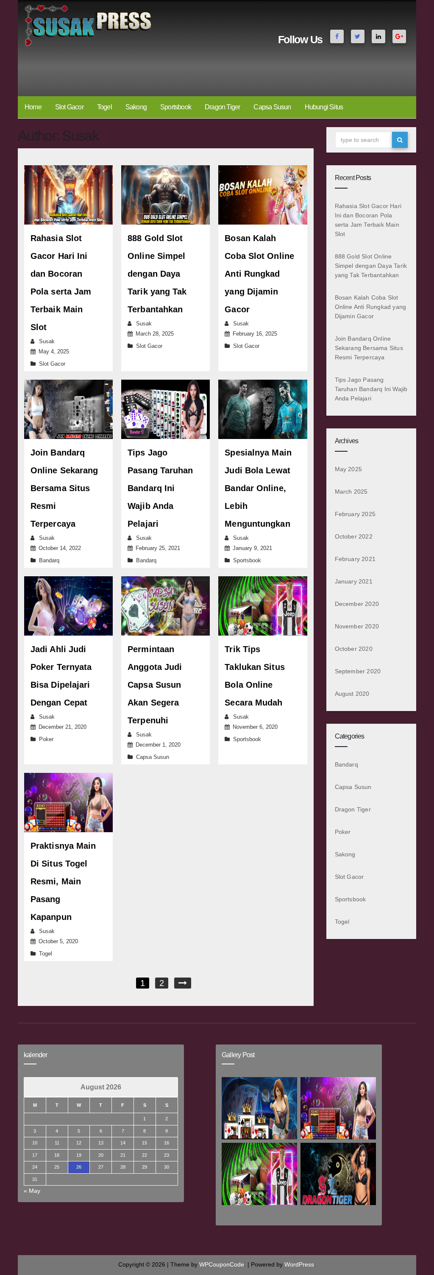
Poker (46, 739)
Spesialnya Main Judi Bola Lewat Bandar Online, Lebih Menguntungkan (258, 488)
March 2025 (351, 491)
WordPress (299, 1264)
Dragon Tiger (222, 107)
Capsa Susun (272, 107)
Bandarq (49, 560)
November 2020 (357, 626)
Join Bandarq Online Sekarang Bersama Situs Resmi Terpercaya (64, 488)
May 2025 (348, 469)
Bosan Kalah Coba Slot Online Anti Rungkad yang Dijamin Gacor (259, 273)
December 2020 (357, 603)
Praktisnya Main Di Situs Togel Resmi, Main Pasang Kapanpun (63, 881)
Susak (47, 341)
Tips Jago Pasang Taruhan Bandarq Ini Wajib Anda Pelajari (160, 488)
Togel (104, 107)
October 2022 (354, 536)
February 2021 (355, 559)
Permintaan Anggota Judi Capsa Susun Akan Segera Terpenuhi (155, 684)
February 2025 (355, 514)
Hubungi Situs (324, 107)
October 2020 (354, 648)
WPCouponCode (221, 1264)
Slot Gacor (69, 107)
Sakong (136, 107)
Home (33, 107)
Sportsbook (175, 107)
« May (32, 1190)
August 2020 (352, 693)
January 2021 (354, 581)
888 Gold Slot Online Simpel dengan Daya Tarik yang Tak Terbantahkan (157, 273)
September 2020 (358, 671)
